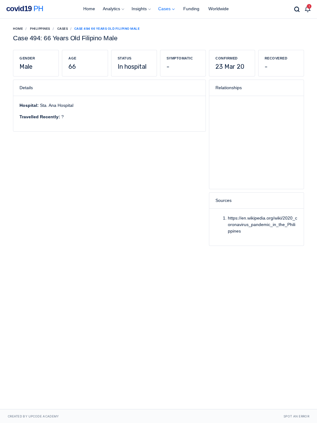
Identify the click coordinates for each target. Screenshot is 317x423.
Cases (164, 8)
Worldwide (218, 8)
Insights (139, 8)
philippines (40, 28)
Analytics (111, 8)
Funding (190, 8)
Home (88, 8)
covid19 (24, 8)
